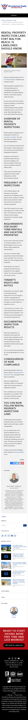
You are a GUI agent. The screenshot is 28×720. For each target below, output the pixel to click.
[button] (2, 535)
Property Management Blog (8, 20)
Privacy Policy (18, 695)
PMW (14, 693)
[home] (14, 6)
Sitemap (10, 695)
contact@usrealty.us (14, 665)
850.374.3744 (14, 667)
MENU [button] (15, 15)
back (4, 516)
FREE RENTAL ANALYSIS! (14, 645)
